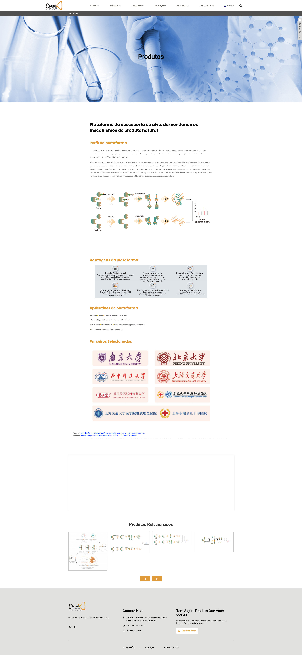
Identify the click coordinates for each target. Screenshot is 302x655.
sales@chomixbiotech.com (135, 626)
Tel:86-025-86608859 (133, 631)
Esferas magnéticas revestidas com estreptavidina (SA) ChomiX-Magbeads (109, 435)
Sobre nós (128, 647)
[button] (145, 578)
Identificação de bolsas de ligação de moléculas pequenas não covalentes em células (113, 433)
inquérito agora (189, 631)
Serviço (75, 13)
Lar (69, 13)
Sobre (93, 5)
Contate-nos (207, 5)
